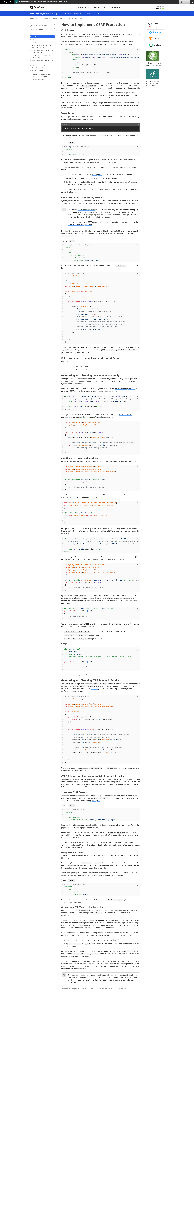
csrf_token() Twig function (125, 388)
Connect (185, 2)
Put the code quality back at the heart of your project (153, 83)
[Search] (192, 1)
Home (32, 18)
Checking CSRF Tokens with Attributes (42, 56)
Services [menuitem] (96, 7)
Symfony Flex (95, 800)
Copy (137, 124)
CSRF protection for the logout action (78, 370)
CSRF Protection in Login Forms (76, 366)
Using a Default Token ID (41, 74)
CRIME (77, 779)
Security (54, 18)
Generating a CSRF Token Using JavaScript (41, 78)
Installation (36, 37)
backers (160, 24)
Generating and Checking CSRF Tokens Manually (42, 51)
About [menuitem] (69, 7)
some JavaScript (96, 923)
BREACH (66, 779)
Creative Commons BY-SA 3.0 (111, 989)
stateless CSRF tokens (131, 189)
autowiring (95, 688)
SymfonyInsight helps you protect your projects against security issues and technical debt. (43, 1)
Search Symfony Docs (40, 25)
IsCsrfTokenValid (122, 461)
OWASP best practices (86, 210)
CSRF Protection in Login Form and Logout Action (42, 46)
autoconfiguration (121, 873)
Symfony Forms (67, 201)
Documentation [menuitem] (82, 7)
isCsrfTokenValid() (126, 414)
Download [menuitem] (116, 7)
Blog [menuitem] (106, 7)
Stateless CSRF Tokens (39, 71)
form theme (128, 347)
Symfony (6, 2)
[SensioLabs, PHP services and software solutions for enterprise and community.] (160, 8)
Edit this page (68, 30)
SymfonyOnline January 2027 (41, 14)
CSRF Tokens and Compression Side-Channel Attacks (42, 67)
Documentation (42, 18)
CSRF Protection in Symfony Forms (41, 41)
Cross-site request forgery (80, 34)
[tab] (65, 143)
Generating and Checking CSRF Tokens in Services (42, 62)
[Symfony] (46, 7)
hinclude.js (91, 182)
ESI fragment (97, 174)
